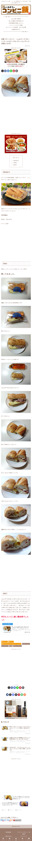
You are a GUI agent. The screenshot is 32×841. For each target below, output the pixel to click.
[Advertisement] (16, 114)
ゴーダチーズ (5, 645)
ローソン (11, 641)
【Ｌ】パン (5, 641)
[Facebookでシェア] (5, 71)
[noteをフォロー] (16, 694)
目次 (14, 157)
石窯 (11, 645)
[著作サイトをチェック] (7, 694)
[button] (16, 71)
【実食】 (15, 162)
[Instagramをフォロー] (13, 694)
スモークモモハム (17, 645)
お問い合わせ (8, 836)
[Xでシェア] (2, 71)
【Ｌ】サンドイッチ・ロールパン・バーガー (12, 643)
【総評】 (15, 164)
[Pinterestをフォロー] (19, 694)
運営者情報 (8, 832)
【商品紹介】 (16, 160)
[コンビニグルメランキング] (17, 820)
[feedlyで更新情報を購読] (21, 694)
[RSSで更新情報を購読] (24, 694)
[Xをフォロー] (10, 694)
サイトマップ (24, 836)
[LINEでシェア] (11, 71)
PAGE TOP (16, 826)
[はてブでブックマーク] (8, 71)
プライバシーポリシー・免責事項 (23, 833)
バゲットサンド (26, 643)
